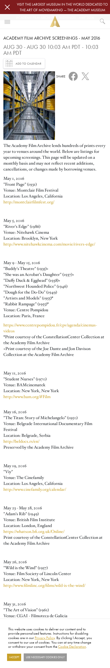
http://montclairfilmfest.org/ (28, 202)
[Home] (55, 21)
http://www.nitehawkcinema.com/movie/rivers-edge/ (49, 244)
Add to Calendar (28, 63)
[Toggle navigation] (7, 21)
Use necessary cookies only (45, 657)
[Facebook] (73, 76)
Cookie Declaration (72, 646)
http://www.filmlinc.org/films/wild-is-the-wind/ (44, 585)
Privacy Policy (45, 637)
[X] (85, 75)
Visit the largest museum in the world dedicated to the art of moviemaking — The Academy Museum (62, 7)
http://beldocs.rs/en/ (21, 441)
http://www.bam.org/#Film (26, 396)
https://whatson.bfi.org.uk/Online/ (33, 531)
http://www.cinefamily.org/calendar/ (34, 489)
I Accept (14, 657)
